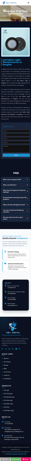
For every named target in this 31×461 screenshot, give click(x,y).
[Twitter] (6, 349)
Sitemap (6, 365)
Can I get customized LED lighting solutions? (13, 211)
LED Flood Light (8, 393)
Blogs (5, 368)
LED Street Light (8, 400)
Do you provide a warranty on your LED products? (14, 198)
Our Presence (7, 372)
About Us (6, 358)
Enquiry (26, 459)
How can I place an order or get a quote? (13, 218)
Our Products (7, 361)
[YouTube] (16, 349)
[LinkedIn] (10, 349)
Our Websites (7, 378)
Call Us (6, 459)
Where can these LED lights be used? (14, 205)
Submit (16, 155)
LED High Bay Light (9, 397)
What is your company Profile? (12, 179)
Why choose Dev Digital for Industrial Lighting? (14, 191)
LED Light (6, 390)
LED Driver (7, 407)
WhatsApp (16, 459)
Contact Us (7, 375)
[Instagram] (13, 349)
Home (4, 16)
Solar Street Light (8, 403)
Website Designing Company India (16, 454)
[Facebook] (3, 349)
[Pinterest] (20, 349)
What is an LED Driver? (9, 185)
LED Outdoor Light (9, 410)
